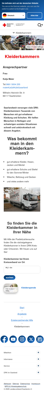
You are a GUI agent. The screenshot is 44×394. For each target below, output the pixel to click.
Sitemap (16, 383)
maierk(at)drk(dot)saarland (15, 87)
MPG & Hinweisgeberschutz (16, 386)
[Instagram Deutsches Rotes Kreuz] (22, 339)
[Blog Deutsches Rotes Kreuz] (40, 339)
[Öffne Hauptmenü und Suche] (40, 25)
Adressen (7, 383)
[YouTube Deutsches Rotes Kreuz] (13, 339)
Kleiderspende (28, 287)
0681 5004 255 (13, 84)
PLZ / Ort (9, 268)
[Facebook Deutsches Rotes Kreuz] (4, 339)
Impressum (35, 383)
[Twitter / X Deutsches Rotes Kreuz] (31, 339)
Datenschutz (25, 383)
